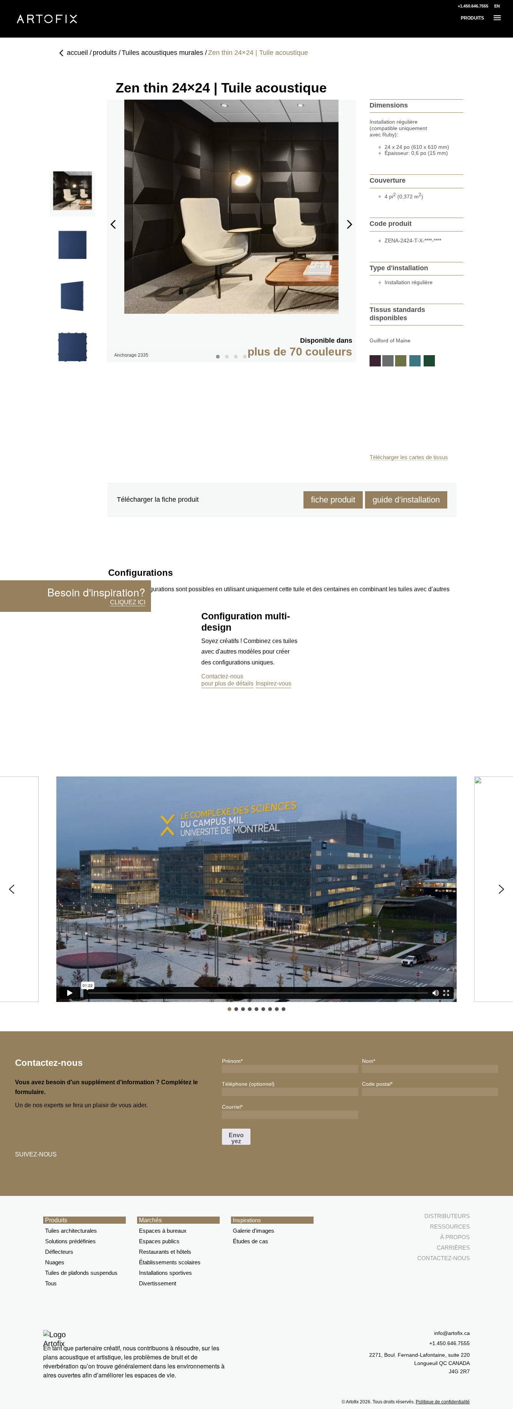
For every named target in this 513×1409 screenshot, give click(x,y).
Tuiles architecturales (71, 1230)
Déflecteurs (59, 1252)
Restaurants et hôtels (165, 1252)
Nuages (54, 1262)
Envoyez (236, 1138)
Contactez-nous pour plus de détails (227, 680)
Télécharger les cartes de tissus (409, 457)
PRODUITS (472, 18)
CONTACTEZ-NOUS (443, 1258)
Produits (56, 1220)
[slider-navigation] (72, 193)
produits (105, 52)
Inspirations (247, 1220)
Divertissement (157, 1283)
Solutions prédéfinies (70, 1241)
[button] (12, 889)
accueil (77, 52)
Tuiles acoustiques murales (162, 52)
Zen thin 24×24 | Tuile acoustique (258, 52)
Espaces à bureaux (163, 1230)
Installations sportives (165, 1273)
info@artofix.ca (452, 1333)
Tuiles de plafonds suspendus (81, 1273)
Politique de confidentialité (443, 1401)
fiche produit (333, 499)
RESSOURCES (450, 1226)
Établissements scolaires (170, 1262)
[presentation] (113, 224)
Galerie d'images (253, 1230)
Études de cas (250, 1241)
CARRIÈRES (453, 1247)
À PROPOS (455, 1237)
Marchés (150, 1220)
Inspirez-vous (273, 683)
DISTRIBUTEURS (447, 1216)
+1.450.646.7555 (473, 6)
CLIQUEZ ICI (127, 602)
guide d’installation (406, 499)
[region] (256, 894)
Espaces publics (159, 1241)
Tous (51, 1283)
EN (497, 6)
